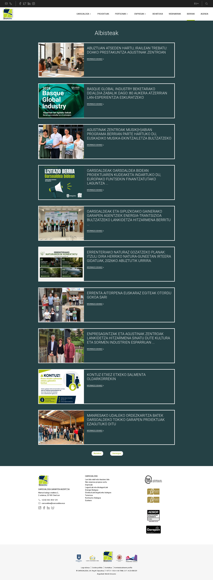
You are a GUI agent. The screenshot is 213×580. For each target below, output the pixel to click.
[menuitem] (83, 14)
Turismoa (89, 495)
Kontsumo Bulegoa (93, 498)
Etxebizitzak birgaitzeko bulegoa (98, 492)
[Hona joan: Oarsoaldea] (8, 14)
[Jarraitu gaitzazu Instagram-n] (33, 3)
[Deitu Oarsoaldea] (10, 3)
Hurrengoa (116, 453)
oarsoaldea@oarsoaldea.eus (53, 503)
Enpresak (89, 485)
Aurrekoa (97, 453)
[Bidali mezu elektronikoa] (6, 3)
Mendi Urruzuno (110, 574)
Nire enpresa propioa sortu (96, 482)
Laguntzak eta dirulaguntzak (96, 487)
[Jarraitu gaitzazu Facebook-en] (20, 3)
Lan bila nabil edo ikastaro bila (97, 479)
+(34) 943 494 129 (50, 500)
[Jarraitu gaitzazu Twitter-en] (24, 3)
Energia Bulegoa (91, 490)
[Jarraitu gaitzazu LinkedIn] (29, 3)
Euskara (88, 500)
